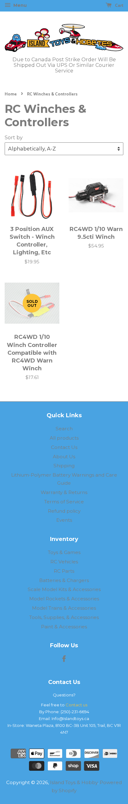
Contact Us (64, 447)
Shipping (64, 466)
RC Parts (64, 571)
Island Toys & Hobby (74, 782)
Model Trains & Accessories (64, 608)
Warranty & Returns (64, 492)
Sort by (14, 137)
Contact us (76, 704)
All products (64, 438)
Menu (19, 5)
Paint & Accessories (64, 627)
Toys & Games (64, 552)
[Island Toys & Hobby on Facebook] (64, 660)
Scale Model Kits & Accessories (64, 589)
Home (11, 93)
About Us (64, 457)
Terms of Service (64, 502)
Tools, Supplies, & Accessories (64, 617)
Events (64, 520)
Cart (118, 5)
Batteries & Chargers (64, 580)
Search (64, 429)
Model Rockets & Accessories (64, 599)
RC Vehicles (64, 562)
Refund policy (64, 511)
